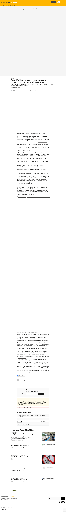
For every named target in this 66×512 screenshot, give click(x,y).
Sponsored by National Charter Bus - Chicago (18, 455)
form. (47, 363)
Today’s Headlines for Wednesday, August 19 (20, 479)
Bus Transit (12, 78)
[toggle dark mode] (58, 2)
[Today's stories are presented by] (33, 42)
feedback (44, 363)
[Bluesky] (64, 502)
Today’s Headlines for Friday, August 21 (19, 456)
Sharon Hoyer (17, 87)
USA (1, 5)
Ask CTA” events (42, 133)
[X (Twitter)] (62, 502)
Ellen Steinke (15, 440)
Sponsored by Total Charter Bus (16, 444)
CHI (10, 5)
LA (8, 5)
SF (12, 5)
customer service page (21, 359)
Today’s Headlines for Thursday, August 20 (20, 468)
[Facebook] (59, 502)
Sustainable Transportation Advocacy (17, 478)
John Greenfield (15, 447)
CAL (14, 5)
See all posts (13, 490)
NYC (3, 5)
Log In (53, 2)
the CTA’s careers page (22, 358)
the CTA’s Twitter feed (42, 142)
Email (49, 498)
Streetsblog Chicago (14, 432)
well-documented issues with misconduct (37, 179)
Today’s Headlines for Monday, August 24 (19, 445)
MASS (6, 5)
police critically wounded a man (42, 180)
